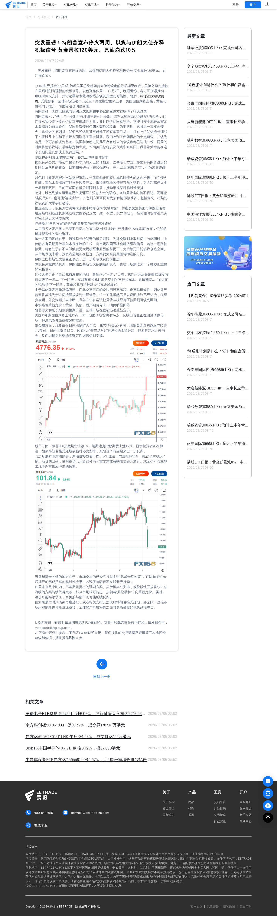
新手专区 (246, 815)
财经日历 (220, 808)
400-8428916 (43, 812)
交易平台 (220, 802)
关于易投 (169, 802)
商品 (191, 802)
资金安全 (169, 808)
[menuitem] (34, 4)
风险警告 (213, 906)
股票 (191, 815)
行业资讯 (43, 17)
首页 (28, 17)
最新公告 (169, 815)
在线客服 (41, 825)
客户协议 (196, 906)
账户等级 (246, 808)
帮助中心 (246, 821)
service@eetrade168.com (90, 812)
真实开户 (246, 802)
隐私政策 (229, 906)
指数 (191, 808)
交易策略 (220, 815)
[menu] (86, 4)
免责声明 (246, 906)
